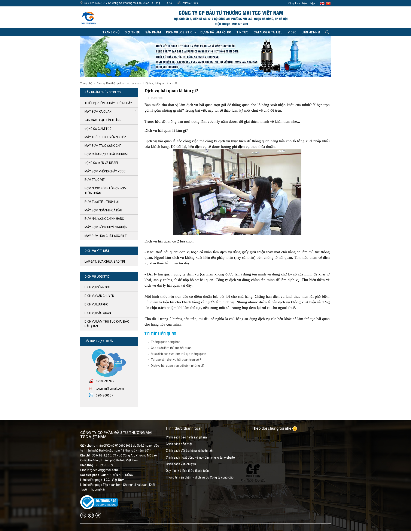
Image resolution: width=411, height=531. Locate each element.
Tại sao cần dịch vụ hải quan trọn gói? (176, 359)
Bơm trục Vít (95, 179)
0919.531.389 (190, 2)
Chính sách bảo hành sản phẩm (186, 437)
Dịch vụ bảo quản (98, 313)
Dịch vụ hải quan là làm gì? (161, 83)
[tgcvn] (88, 17)
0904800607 (104, 395)
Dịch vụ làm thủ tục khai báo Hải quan (119, 83)
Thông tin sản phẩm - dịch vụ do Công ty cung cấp (200, 477)
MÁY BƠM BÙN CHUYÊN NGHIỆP (106, 227)
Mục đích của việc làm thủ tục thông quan (178, 354)
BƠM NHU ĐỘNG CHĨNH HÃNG (104, 218)
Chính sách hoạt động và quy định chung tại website (200, 457)
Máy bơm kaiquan (98, 111)
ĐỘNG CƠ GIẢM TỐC (98, 128)
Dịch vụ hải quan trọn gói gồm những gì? (177, 365)
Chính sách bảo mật (179, 444)
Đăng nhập (308, 3)
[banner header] (230, 18)
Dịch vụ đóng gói (97, 287)
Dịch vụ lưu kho (96, 304)
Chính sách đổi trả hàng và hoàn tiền (189, 451)
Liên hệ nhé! (311, 32)
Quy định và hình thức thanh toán (187, 471)
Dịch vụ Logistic (179, 32)
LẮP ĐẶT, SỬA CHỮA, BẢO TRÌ (105, 261)
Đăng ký (293, 3)
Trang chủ (110, 32)
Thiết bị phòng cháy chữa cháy (108, 103)
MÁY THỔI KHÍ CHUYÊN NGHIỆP (105, 137)
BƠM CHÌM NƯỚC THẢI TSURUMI (106, 154)
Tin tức (242, 32)
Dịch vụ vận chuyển (99, 296)
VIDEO (292, 32)
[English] (323, 3)
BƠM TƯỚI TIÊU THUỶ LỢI (102, 201)
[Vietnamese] (328, 3)
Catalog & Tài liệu (268, 32)
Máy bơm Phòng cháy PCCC (105, 171)
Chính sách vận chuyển (181, 464)
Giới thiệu (132, 32)
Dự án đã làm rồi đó (215, 32)
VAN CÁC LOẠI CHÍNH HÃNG (103, 120)
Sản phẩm (153, 32)
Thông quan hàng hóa (165, 342)
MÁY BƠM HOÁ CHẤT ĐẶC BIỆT (106, 236)
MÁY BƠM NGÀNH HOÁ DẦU (103, 210)
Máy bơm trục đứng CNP (103, 145)
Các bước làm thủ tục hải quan (171, 348)
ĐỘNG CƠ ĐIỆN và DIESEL (102, 163)
